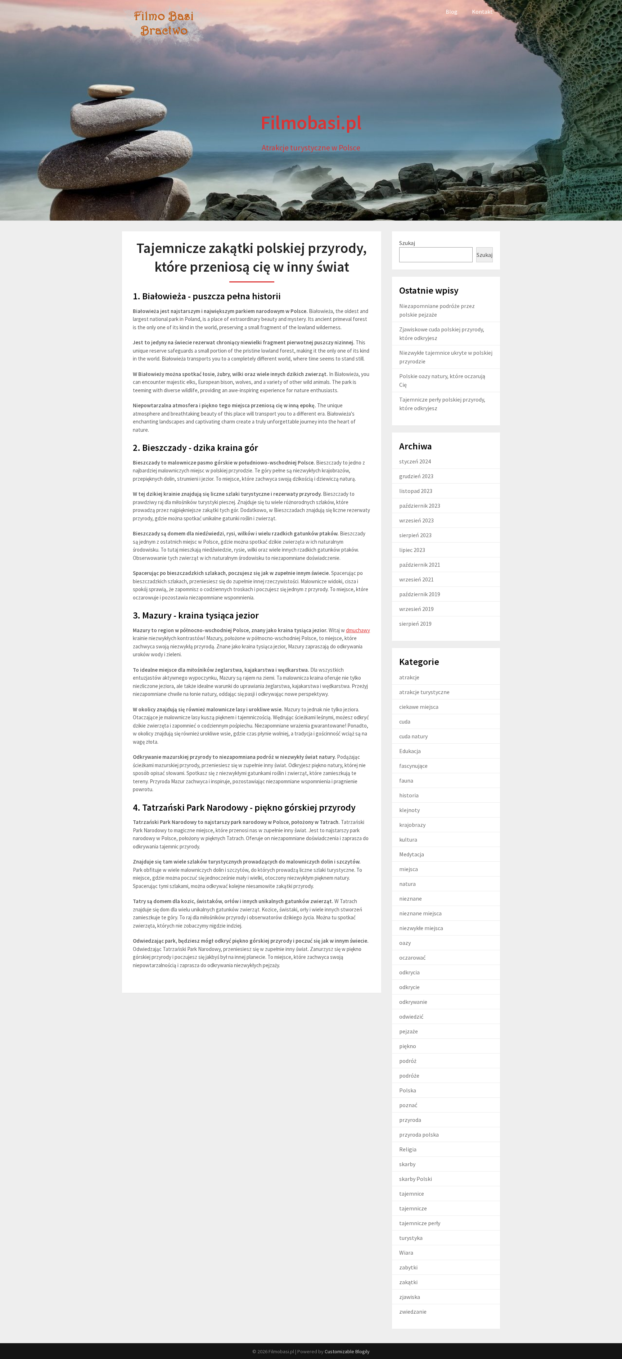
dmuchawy (358, 630)
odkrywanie (413, 1001)
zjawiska (409, 1296)
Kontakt (482, 11)
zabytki (408, 1267)
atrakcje (409, 677)
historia (409, 795)
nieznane (410, 898)
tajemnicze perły (419, 1223)
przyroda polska (419, 1134)
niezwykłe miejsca (421, 928)
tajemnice (411, 1193)
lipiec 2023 (412, 549)
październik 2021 (419, 564)
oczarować (412, 957)
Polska (407, 1090)
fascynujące (413, 765)
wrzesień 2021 (416, 579)
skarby (407, 1164)
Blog (452, 11)
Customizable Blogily (347, 1351)
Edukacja (410, 751)
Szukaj (407, 242)
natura (407, 883)
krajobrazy (412, 824)
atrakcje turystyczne (424, 692)
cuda (404, 721)
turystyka (411, 1237)
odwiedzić (411, 1016)
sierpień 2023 (415, 535)
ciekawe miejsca (418, 706)
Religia (407, 1149)
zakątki (408, 1282)
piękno (407, 1046)
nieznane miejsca (420, 913)
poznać (408, 1105)
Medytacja (411, 854)
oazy (405, 942)
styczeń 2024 (415, 461)
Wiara (406, 1252)
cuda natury (413, 736)
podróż (407, 1060)
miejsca (408, 869)
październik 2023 (419, 505)
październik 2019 (419, 594)
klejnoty (409, 810)
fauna (406, 780)
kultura (408, 839)
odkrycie (409, 987)
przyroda (410, 1119)
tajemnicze (413, 1208)
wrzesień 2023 (416, 520)
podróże (409, 1075)
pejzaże (408, 1031)
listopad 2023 (415, 490)
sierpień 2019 (415, 623)
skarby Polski (415, 1178)
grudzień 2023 (416, 476)
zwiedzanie (413, 1311)
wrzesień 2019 (416, 608)
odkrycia (409, 972)
